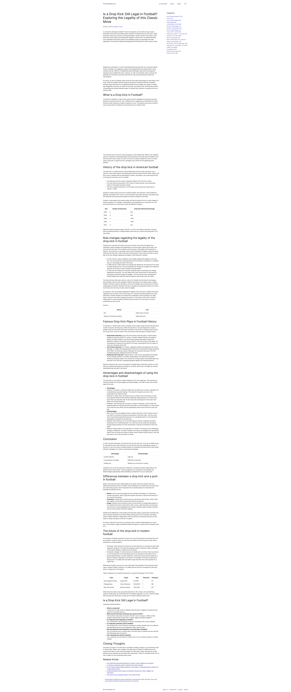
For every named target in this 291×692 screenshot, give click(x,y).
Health (178, 31)
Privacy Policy (173, 689)
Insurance (183, 33)
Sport (170, 43)
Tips (185, 3)
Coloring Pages (163, 3)
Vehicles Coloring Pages (174, 51)
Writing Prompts (172, 53)
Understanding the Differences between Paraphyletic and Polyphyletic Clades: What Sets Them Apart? (131, 679)
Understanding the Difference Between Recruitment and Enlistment (122, 681)
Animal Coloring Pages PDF (175, 16)
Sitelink (186, 689)
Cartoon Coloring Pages (174, 20)
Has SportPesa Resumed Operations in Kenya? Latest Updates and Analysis (130, 663)
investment (171, 35)
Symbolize (170, 45)
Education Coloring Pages (174, 28)
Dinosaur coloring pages (174, 26)
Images (179, 3)
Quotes (172, 3)
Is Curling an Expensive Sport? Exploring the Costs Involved (125, 665)
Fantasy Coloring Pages (174, 30)
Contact (180, 689)
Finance (170, 31)
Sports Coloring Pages (180, 43)
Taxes (178, 45)
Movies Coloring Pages (173, 37)
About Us (165, 689)
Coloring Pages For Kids (174, 24)
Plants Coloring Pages (173, 39)
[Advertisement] (131, 55)
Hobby (170, 33)
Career (170, 18)
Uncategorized (172, 49)
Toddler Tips (172, 47)
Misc (178, 35)
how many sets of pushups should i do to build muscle (123, 675)
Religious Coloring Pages (174, 41)
